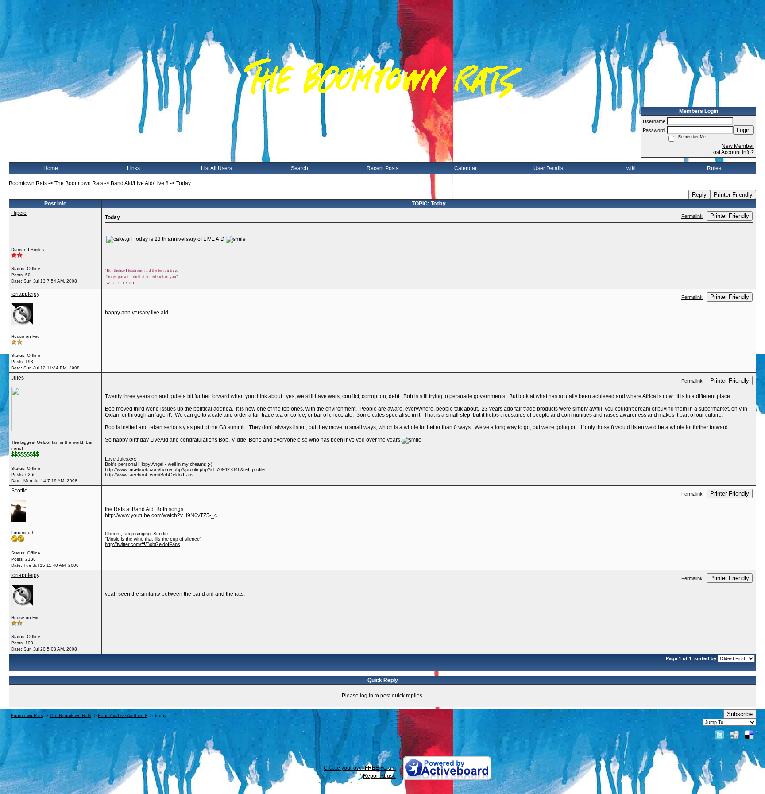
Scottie (19, 491)
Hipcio (19, 213)
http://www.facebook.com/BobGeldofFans (149, 474)
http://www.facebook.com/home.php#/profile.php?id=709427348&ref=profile (185, 469)
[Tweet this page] (719, 735)
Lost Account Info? (732, 152)
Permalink (692, 216)
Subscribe (740, 714)
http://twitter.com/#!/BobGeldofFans (142, 544)
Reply (699, 194)
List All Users (216, 168)
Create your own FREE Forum (360, 768)
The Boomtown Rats (78, 183)
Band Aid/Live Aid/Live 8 (140, 183)
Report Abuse (379, 776)
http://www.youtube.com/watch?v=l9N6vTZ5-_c (161, 515)
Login (743, 130)
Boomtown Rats (28, 183)
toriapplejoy (25, 294)
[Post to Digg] (734, 735)
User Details (548, 168)
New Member (738, 146)
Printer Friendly (733, 194)
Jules (17, 378)
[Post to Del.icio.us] (749, 735)
